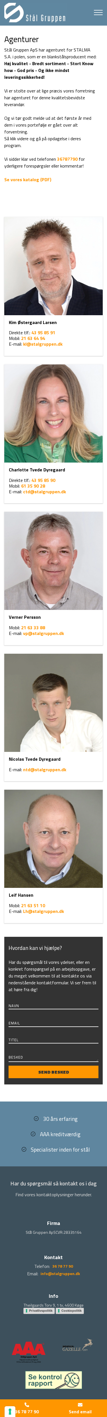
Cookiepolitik (71, 1311)
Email (14, 1023)
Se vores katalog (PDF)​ (27, 179)
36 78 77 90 (62, 1266)
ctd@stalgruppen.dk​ (44, 491)
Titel (14, 1040)
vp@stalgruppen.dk (43, 633)
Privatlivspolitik (41, 1311)
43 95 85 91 (43, 332)
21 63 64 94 (33, 338)
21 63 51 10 (33, 905)
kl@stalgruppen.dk (42, 344)
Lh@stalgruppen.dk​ (43, 911)
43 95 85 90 (43, 480)
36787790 (67, 159)
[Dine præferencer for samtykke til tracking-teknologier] (10, 1411)
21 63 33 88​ (33, 627)
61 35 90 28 (33, 485)
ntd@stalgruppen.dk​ (44, 769)
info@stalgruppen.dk (60, 1273)
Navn (14, 1005)
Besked (16, 1057)
